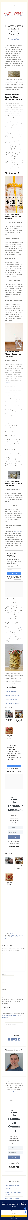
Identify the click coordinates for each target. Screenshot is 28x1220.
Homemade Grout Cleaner (12, 1198)
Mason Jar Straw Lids (10, 691)
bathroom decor (19, 935)
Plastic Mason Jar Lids (11, 699)
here (6, 316)
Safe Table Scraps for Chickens (13, 1189)
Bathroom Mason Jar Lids (12, 695)
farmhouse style (12, 936)
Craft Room (12, 933)
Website (4, 989)
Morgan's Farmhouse (14, 14)
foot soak (15, 627)
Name (4, 974)
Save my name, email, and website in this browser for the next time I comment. (12, 1001)
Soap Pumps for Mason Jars (12, 703)
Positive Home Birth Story (12, 1185)
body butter (8, 412)
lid (16, 274)
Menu (15, 6)
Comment (5, 954)
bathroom (13, 935)
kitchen (18, 936)
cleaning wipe (17, 531)
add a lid (7, 382)
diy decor (7, 936)
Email (4, 982)
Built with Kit (14, 846)
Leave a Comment (15, 39)
